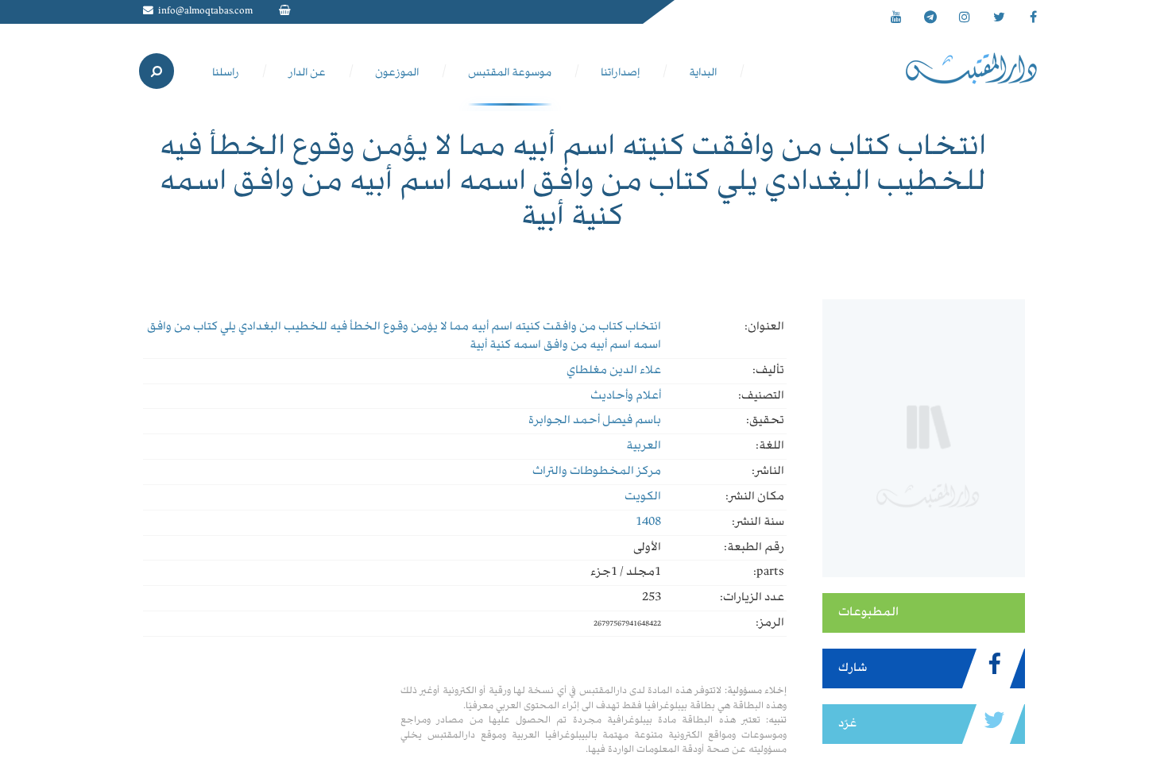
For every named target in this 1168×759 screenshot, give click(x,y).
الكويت (643, 497)
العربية (643, 446)
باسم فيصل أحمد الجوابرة (594, 421)
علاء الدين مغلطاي (614, 371)
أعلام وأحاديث (625, 396)
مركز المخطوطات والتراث (596, 471)
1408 (648, 522)
